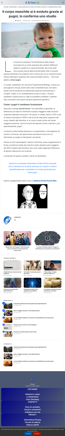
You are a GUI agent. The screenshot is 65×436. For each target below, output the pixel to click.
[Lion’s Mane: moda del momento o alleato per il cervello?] (52, 283)
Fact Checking (32, 399)
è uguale (28, 433)
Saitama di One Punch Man (45, 181)
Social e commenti (32, 409)
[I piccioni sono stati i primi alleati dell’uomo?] (12, 283)
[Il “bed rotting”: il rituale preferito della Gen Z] (52, 265)
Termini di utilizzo (32, 422)
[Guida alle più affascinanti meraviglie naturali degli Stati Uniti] (8, 306)
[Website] (15, 220)
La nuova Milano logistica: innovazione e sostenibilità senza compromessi (34, 317)
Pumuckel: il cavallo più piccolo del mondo (25, 331)
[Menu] (63, 3)
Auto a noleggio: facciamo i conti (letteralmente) (27, 310)
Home (6, 7)
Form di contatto (32, 407)
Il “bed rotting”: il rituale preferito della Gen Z (50, 272)
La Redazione (32, 397)
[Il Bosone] (32, 2)
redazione (18, 20)
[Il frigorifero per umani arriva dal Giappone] (12, 265)
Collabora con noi (32, 412)
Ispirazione (12, 7)
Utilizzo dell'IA (32, 425)
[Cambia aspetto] (2, 3)
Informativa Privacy (32, 420)
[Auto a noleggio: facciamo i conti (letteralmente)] (8, 313)
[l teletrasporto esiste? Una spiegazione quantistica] (32, 283)
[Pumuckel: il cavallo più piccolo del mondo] (32, 265)
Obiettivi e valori (32, 394)
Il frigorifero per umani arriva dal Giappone (25, 324)
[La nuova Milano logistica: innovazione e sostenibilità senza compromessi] (8, 320)
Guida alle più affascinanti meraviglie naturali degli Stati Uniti (30, 303)
